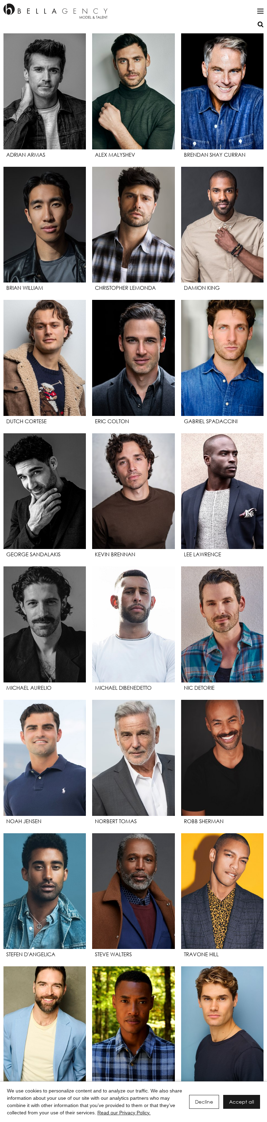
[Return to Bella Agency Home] (55, 11)
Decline (204, 1101)
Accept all (241, 1101)
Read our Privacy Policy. (124, 1112)
